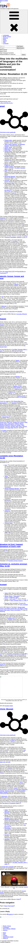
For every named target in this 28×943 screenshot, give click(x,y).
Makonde (3, 306)
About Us (5, 38)
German (5, 549)
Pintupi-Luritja (8, 140)
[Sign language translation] (10, 53)
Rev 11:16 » (10, 103)
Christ (18, 899)
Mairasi (6, 163)
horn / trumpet (23, 604)
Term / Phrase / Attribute (9, 928)
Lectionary (6, 43)
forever (7, 311)
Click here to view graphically (8, 132)
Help (4, 42)
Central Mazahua (9, 155)
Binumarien (7, 828)
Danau (22, 422)
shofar (4, 649)
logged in (10, 914)
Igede (10, 147)
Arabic (9, 785)
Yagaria (17, 360)
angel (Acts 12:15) (10, 271)
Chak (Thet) (10, 427)
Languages (6, 35)
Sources (5, 930)
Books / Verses (7, 36)
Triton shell (16, 596)
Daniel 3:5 (2, 664)
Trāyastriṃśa (5, 416)
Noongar (6, 180)
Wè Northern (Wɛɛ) (9, 183)
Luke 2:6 (14, 193)
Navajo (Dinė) (8, 151)
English (2, 324)
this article (7, 190)
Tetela (6, 144)
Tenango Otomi (8, 523)
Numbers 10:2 (11, 618)
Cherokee (15, 241)
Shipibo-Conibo (8, 166)
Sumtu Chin (3, 422)
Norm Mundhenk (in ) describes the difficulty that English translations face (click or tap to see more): (13, 351)
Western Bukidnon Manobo (11, 488)
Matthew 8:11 (18, 389)
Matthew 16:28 (21, 396)
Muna (1, 771)
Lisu (2, 296)
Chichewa (7, 531)
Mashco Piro (7, 148)
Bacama (6, 823)
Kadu (25, 422)
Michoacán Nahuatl (9, 176)
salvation (19, 311)
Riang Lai (13, 425)
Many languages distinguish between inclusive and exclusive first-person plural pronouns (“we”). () (13, 571)
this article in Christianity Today (11, 803)
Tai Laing (7, 426)
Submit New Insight (8, 937)
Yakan (6, 476)
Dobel (6, 810)
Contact (5, 935)
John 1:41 (2, 762)
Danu (20, 426)
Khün (5, 423)
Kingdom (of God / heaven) (15, 560)
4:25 (9, 762)
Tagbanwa (7, 510)
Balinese (14, 144)
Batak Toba (7, 150)
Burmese (14, 402)
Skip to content (4, 0)
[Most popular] (10, 50)
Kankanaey (7, 499)
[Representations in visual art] (10, 54)
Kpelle (10, 144)
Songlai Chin (16, 422)
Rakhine (17, 423)
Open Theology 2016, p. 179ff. (18, 600)
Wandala (17, 376)
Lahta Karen (11, 423)
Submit (5, 40)
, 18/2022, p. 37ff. (15, 237)
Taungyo (13, 426)
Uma (5, 465)
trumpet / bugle (9, 705)
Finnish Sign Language (7, 866)
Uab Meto (7, 839)
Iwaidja (6, 187)
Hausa (15, 788)
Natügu (6, 599)
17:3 (6, 751)
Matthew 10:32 (17, 386)
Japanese (2, 217)
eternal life (12, 311)
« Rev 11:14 (3, 103)
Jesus (20, 782)
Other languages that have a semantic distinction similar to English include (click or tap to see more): (13, 356)
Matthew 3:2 (12, 391)
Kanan (2, 423)
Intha (17, 426)
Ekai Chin (9, 422)
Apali (5, 170)
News (4, 39)
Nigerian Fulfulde (9, 790)
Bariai (10, 596)
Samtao (19, 425)
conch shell (12, 599)
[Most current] (10, 51)
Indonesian (4, 796)
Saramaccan (7, 159)
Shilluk (6, 147)
